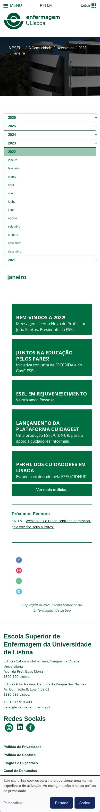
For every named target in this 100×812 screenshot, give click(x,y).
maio (11, 193)
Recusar (61, 803)
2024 (12, 134)
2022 (82, 48)
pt (42, 5)
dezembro (14, 251)
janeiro (12, 160)
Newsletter (65, 48)
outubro (13, 235)
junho (12, 201)
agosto (12, 218)
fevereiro (14, 168)
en (49, 5)
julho (11, 210)
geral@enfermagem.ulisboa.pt (27, 707)
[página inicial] (32, 21)
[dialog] (50, 794)
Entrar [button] (85, 5)
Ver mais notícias (51, 490)
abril (11, 185)
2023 (12, 143)
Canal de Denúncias (20, 771)
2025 (12, 126)
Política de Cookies (20, 755)
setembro (14, 226)
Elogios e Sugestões (21, 763)
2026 (12, 117)
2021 (12, 260)
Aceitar (84, 803)
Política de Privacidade (23, 747)
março (12, 176)
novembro (14, 243)
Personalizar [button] (13, 803)
